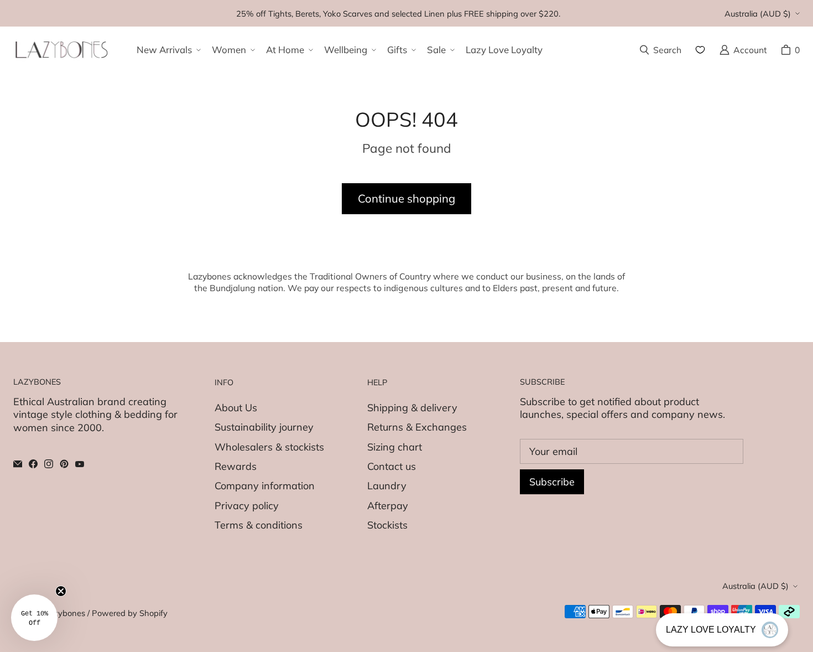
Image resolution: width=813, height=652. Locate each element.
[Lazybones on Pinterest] (64, 464)
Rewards (236, 466)
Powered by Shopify (130, 613)
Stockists (387, 525)
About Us (236, 407)
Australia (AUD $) (758, 13)
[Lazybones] (61, 50)
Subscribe (552, 481)
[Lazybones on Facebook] (33, 464)
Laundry (386, 485)
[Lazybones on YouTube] (79, 464)
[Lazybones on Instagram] (48, 464)
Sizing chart (394, 447)
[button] (167, 50)
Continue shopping (406, 198)
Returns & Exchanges (417, 427)
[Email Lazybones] (17, 464)
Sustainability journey (264, 427)
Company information (265, 485)
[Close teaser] (60, 591)
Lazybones (64, 613)
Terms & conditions (259, 525)
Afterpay (387, 505)
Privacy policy (247, 505)
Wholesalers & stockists (269, 447)
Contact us (391, 466)
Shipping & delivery (412, 407)
